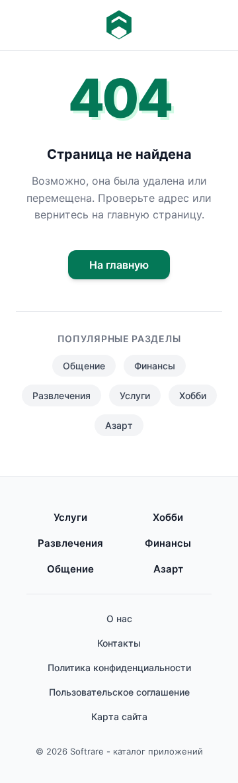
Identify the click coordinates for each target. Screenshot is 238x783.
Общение (84, 365)
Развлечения (61, 395)
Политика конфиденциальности (119, 667)
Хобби (192, 395)
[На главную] (119, 25)
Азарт (119, 425)
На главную (119, 264)
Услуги (135, 395)
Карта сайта (119, 716)
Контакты (119, 643)
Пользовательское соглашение (119, 692)
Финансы (154, 365)
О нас (119, 618)
